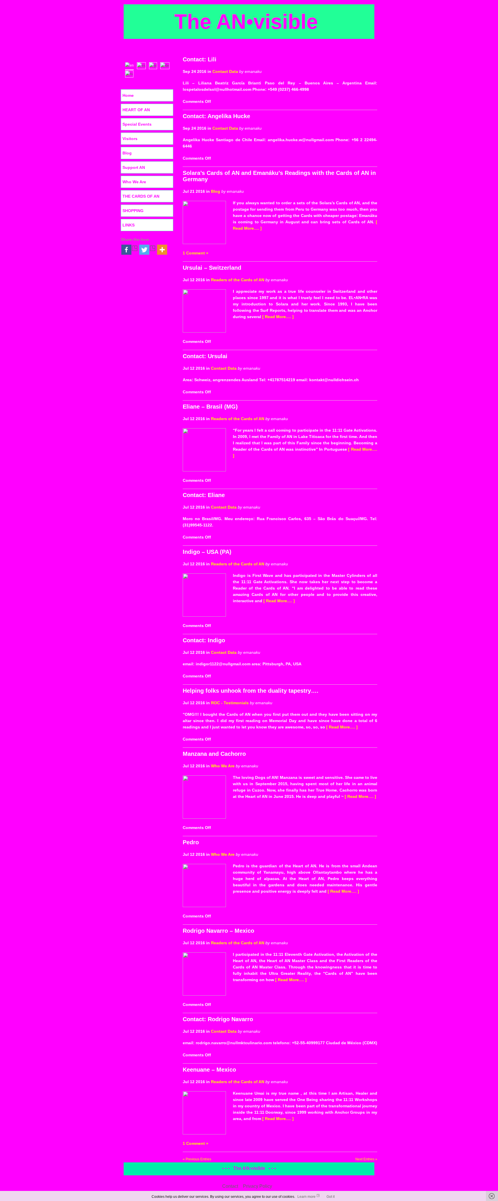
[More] (162, 250)
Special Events (137, 124)
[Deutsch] (166, 65)
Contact (230, 1186)
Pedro (191, 842)
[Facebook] (129, 250)
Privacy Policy (257, 1186)
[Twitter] (147, 250)
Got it (331, 1197)
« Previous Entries (197, 1159)
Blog (215, 191)
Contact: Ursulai (205, 356)
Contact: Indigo (204, 640)
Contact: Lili (199, 59)
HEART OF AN (136, 109)
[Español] (143, 65)
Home (128, 95)
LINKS (128, 225)
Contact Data (225, 71)
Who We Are (223, 766)
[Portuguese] (154, 65)
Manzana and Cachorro (214, 754)
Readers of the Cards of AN (237, 279)
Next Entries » (366, 1159)
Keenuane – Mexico (209, 1069)
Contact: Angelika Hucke (216, 116)
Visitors (129, 138)
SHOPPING (133, 210)
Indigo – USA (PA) (207, 552)
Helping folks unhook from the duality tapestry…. (250, 691)
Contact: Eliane (204, 495)
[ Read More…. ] (278, 316)
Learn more (306, 1197)
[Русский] (130, 73)
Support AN (133, 167)
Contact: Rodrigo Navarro (218, 1019)
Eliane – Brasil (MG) (210, 406)
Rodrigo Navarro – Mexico (218, 931)
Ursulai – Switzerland (212, 268)
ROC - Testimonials (230, 702)
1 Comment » (195, 253)
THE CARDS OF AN (140, 196)
